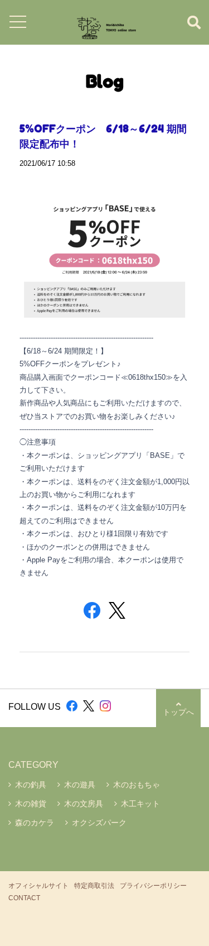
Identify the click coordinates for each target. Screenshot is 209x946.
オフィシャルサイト (38, 886)
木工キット (140, 803)
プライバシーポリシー (153, 886)
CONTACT (24, 898)
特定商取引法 (94, 886)
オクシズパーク (99, 822)
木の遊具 (79, 784)
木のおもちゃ (136, 784)
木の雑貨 (30, 803)
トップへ (178, 712)
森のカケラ (34, 822)
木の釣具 (30, 784)
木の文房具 (83, 803)
